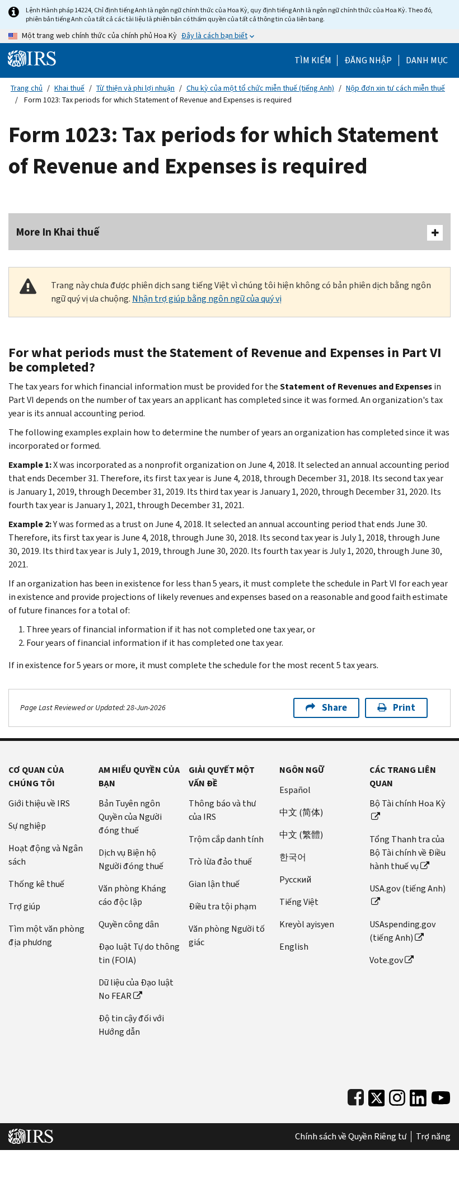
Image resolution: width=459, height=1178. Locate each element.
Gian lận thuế (214, 884)
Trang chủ (27, 88)
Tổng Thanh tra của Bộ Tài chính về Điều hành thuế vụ (407, 852)
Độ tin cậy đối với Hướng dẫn (131, 1025)
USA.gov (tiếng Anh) (407, 888)
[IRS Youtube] (441, 1095)
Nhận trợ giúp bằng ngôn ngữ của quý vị (207, 298)
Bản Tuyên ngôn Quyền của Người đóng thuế (130, 816)
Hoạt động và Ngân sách (45, 854)
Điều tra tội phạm (222, 906)
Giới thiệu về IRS (39, 803)
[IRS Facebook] (356, 1095)
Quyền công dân (129, 924)
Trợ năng (433, 1136)
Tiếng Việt (299, 902)
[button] (368, 60)
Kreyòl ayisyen (306, 924)
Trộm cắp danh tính (226, 839)
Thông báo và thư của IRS (222, 810)
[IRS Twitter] (376, 1095)
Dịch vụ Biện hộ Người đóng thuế (131, 859)
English (293, 946)
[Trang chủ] (32, 58)
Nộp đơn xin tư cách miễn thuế (395, 88)
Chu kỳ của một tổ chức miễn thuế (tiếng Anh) (260, 88)
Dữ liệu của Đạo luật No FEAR (136, 989)
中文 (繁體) (301, 835)
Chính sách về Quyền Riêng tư (350, 1136)
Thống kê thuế (36, 884)
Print (404, 707)
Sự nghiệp (27, 826)
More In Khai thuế (58, 232)
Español (295, 790)
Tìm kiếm (312, 60)
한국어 (292, 857)
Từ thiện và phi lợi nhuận (135, 88)
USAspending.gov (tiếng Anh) (402, 931)
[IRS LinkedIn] (418, 1095)
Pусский (295, 879)
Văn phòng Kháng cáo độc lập (132, 895)
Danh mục (427, 60)
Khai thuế (69, 88)
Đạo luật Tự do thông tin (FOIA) (139, 953)
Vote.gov (386, 960)
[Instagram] (397, 1095)
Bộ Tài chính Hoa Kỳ (407, 803)
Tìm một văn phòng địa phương (46, 935)
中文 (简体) (301, 812)
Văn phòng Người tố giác (227, 935)
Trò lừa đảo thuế (220, 861)
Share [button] (334, 707)
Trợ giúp (24, 906)
